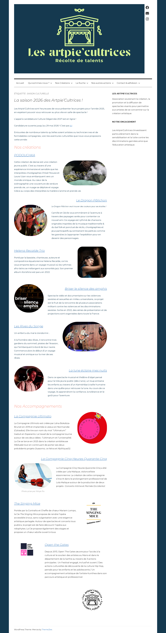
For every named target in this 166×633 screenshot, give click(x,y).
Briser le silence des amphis (86, 288)
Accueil (20, 83)
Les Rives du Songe (28, 326)
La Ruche (81, 83)
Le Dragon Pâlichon (91, 200)
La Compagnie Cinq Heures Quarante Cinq (74, 459)
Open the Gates (57, 544)
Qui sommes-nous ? (38, 83)
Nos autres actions (101, 83)
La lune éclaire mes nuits (88, 370)
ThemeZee (47, 629)
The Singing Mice (27, 503)
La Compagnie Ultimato (32, 416)
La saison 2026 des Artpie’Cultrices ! (48, 100)
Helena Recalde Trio (29, 250)
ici (71, 125)
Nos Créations (62, 83)
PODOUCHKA (24, 155)
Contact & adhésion (127, 83)
